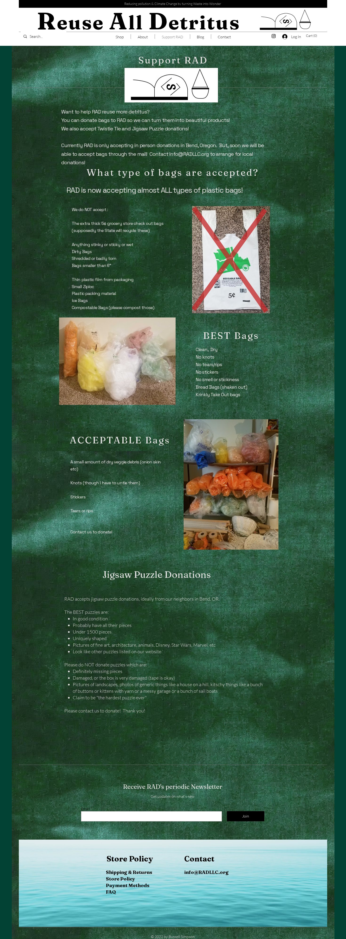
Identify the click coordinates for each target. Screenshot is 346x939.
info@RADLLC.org (189, 154)
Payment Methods (127, 885)
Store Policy (120, 879)
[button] (312, 36)
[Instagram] (273, 36)
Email (85, 809)
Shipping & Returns (129, 872)
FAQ (111, 892)
